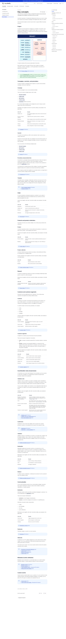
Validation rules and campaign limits (27, 416)
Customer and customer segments (57, 29)
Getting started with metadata (26, 568)
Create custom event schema (26, 582)
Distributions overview (24, 525)
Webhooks (54, 48)
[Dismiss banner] (64, 1)
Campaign (54, 15)
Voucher (53, 17)
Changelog (27, 6)
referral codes (22, 99)
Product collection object (24, 267)
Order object (22, 216)
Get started (19, 9)
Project (53, 11)
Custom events (54, 51)
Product (53, 24)
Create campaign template (25, 187)
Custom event (23, 550)
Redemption (54, 40)
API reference (22, 6)
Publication (54, 46)
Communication (54, 43)
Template (53, 20)
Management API (26, 74)
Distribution (54, 45)
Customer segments (55, 32)
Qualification (54, 37)
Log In (60, 3)
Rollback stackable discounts (25, 478)
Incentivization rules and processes (58, 34)
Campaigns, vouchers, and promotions (56, 13)
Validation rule (23, 415)
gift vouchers (21, 98)
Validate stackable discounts (25, 442)
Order (53, 21)
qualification (24, 164)
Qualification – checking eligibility (27, 429)
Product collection (55, 26)
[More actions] (46, 12)
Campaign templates (24, 188)
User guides (16, 6)
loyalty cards (21, 96)
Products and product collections (57, 23)
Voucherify (4, 6)
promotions (21, 101)
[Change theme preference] (63, 3)
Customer (54, 31)
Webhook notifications (25, 552)
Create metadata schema (25, 567)
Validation (54, 38)
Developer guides (10, 6)
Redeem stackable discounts (25, 468)
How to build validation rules (26, 417)
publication (29, 493)
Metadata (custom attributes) (57, 49)
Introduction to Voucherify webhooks (27, 549)
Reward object (22, 288)
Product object (22, 246)
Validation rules (54, 35)
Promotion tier (22, 174)
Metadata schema (24, 564)
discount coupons (22, 94)
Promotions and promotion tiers (57, 18)
